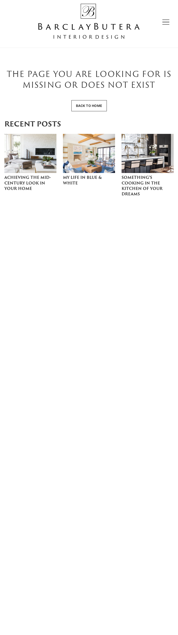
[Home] (89, 22)
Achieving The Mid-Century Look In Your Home (27, 183)
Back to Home (89, 106)
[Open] (165, 22)
